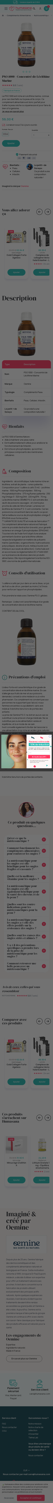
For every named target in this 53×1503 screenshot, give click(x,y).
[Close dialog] (50, 736)
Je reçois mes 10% (39, 756)
